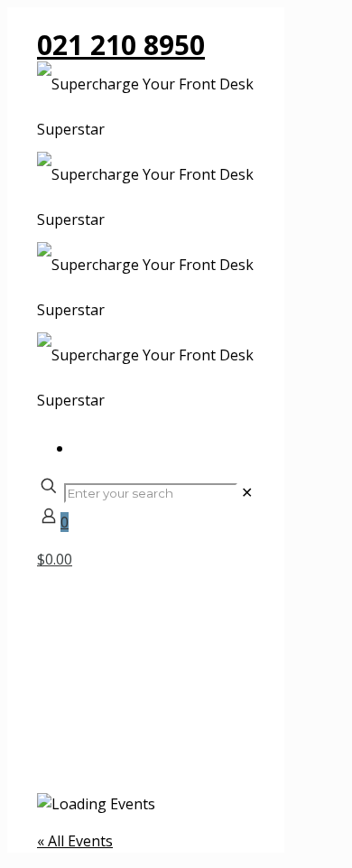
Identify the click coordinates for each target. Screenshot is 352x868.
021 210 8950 (121, 44)
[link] (247, 492)
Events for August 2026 (152, 767)
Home (93, 744)
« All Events (75, 841)
